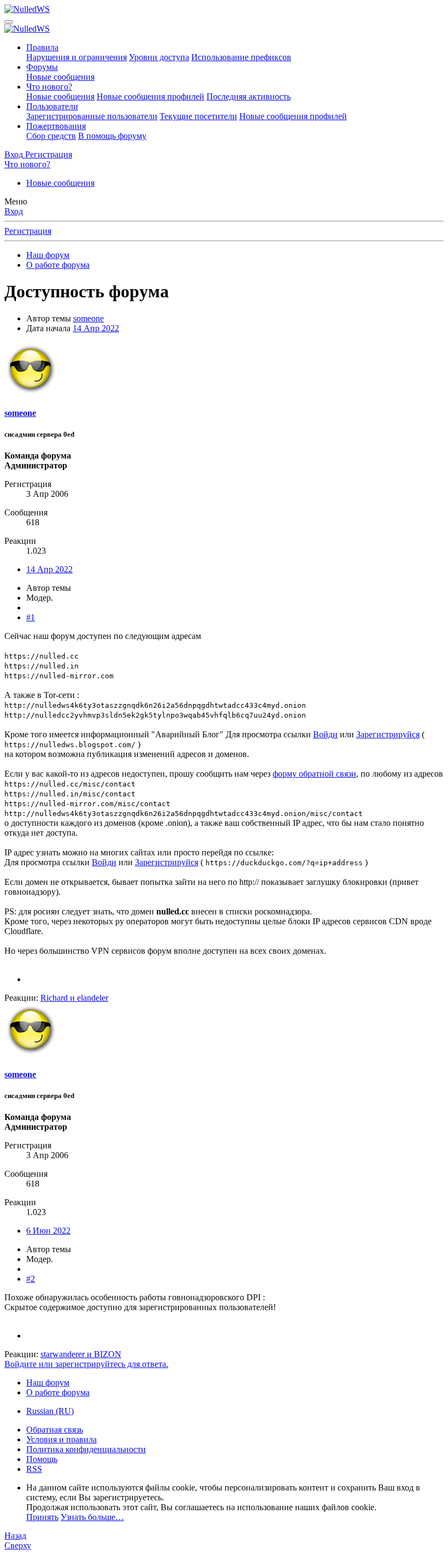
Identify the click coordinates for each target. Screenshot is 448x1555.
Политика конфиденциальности (86, 1449)
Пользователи (52, 106)
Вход (13, 211)
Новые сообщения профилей (150, 96)
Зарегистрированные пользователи (91, 116)
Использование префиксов (241, 57)
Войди (325, 734)
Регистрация (27, 231)
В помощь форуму (112, 135)
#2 (30, 1278)
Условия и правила (61, 1439)
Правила (42, 47)
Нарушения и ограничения (76, 57)
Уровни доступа (159, 57)
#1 (30, 617)
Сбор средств (51, 135)
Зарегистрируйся (388, 734)
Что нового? (49, 86)
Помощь (41, 1459)
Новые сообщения (60, 76)
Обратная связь (54, 1429)
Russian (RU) (50, 1411)
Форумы (42, 67)
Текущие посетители (198, 116)
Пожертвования (56, 126)
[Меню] (8, 22)
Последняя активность (249, 96)
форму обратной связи (314, 773)
